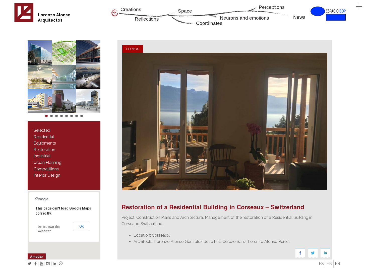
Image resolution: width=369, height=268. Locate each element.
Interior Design (47, 175)
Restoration (44, 149)
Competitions (46, 169)
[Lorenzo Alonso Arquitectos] (24, 21)
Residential (44, 137)
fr (337, 263)
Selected (42, 130)
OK (81, 226)
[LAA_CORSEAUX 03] (224, 121)
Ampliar (36, 256)
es (321, 263)
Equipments (45, 143)
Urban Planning (48, 162)
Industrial (42, 156)
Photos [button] (132, 49)
